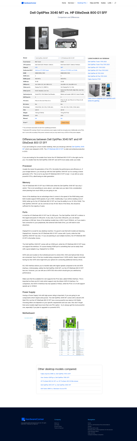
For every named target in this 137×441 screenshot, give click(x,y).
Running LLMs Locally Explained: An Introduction (100, 429)
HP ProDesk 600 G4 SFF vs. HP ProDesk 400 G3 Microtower (59, 381)
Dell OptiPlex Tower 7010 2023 (97, 61)
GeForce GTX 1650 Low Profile (69, 70)
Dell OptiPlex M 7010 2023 (96, 73)
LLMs (109, 3)
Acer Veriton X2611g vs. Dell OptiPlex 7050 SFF (55, 377)
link (36, 118)
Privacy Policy (58, 426)
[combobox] (47, 58)
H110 (36, 67)
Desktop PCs (82, 3)
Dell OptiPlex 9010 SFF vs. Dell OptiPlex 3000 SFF (56, 385)
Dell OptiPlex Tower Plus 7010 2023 (99, 64)
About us (56, 423)
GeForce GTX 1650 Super (42, 70)
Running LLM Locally (93, 428)
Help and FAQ (94, 3)
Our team (56, 424)
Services (71, 3)
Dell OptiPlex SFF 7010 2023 (96, 67)
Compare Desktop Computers (95, 434)
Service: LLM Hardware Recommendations (99, 424)
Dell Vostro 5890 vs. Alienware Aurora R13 (54, 388)
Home (64, 3)
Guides (103, 3)
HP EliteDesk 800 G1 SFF (55, 149)
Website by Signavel (32, 424)
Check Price (39, 122)
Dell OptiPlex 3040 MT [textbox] (42, 58)
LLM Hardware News (93, 431)
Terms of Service (58, 428)
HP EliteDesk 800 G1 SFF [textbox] (68, 58)
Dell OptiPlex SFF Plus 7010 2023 (98, 70)
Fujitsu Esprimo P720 (94, 79)
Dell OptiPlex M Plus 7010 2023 (97, 76)
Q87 (62, 67)
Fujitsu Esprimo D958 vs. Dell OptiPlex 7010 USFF (56, 374)
